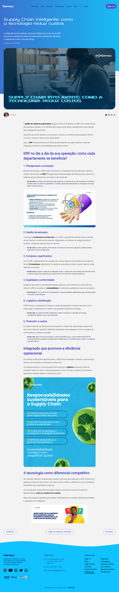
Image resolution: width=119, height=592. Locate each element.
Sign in (87, 559)
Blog (42, 6)
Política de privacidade (90, 572)
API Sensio (105, 571)
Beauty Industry (107, 569)
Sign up (111, 6)
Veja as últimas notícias (59, 532)
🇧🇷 (80, 6)
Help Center (90, 564)
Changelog (59, 6)
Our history (105, 566)
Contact (88, 566)
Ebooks (50, 6)
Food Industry (91, 569)
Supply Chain (57, 124)
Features (34, 6)
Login (86, 6)
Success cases (107, 564)
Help (75, 6)
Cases (68, 6)
